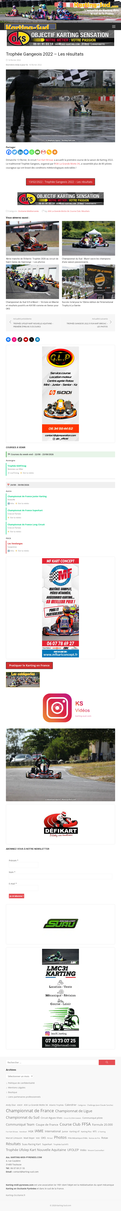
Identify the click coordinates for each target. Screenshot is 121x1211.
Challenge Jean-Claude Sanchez (100, 1105)
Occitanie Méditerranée (28, 211)
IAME (39, 1130)
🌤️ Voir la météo (27, 473)
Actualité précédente (33, 322)
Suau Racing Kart (31, 1144)
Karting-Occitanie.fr (15, 1195)
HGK (30, 1131)
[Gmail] (43, 152)
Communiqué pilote (92, 1117)
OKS (43, 1137)
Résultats (85, 211)
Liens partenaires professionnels (24, 1096)
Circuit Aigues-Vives (51, 1117)
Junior (65, 1131)
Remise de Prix (94, 1138)
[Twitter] (14, 152)
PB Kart (50, 1138)
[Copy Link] (49, 152)
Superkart (47, 1144)
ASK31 (20, 1105)
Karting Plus (86, 1131)
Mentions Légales (16, 1087)
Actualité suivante (87, 322)
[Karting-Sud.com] (60, 11)
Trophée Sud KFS (60, 1144)
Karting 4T (75, 1131)
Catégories (82, 1105)
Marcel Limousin (14, 1138)
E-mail (13, 883)
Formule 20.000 (102, 1124)
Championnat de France (30, 1111)
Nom (12, 872)
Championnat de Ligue (73, 1111)
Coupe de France (47, 1125)
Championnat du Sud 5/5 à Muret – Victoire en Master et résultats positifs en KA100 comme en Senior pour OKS (32, 305)
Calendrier (71, 1104)
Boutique (12, 1092)
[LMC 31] (60, 998)
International (53, 1131)
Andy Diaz (11, 1105)
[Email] (37, 152)
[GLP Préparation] (60, 393)
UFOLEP (73, 1150)
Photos (60, 1137)
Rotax (104, 1137)
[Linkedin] (20, 152)
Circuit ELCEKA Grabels (72, 1118)
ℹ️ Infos (11, 503)
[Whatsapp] (31, 152)
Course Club (75, 211)
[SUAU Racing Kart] (60, 924)
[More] (54, 152)
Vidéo (83, 1150)
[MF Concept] (60, 608)
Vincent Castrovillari (96, 1150)
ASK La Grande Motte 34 (67, 163)
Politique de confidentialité (21, 1083)
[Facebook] (8, 152)
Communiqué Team (20, 1124)
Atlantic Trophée (56, 1105)
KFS (95, 1131)
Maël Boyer (29, 1138)
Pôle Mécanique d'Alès (78, 1138)
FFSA (86, 1124)
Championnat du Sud (22, 1117)
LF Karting (102, 1132)
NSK (38, 1138)
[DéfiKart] (60, 824)
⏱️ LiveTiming (13, 473)
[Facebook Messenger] (26, 152)
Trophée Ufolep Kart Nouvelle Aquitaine (36, 1150)
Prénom (13, 860)
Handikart (23, 1132)
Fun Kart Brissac (45, 159)
